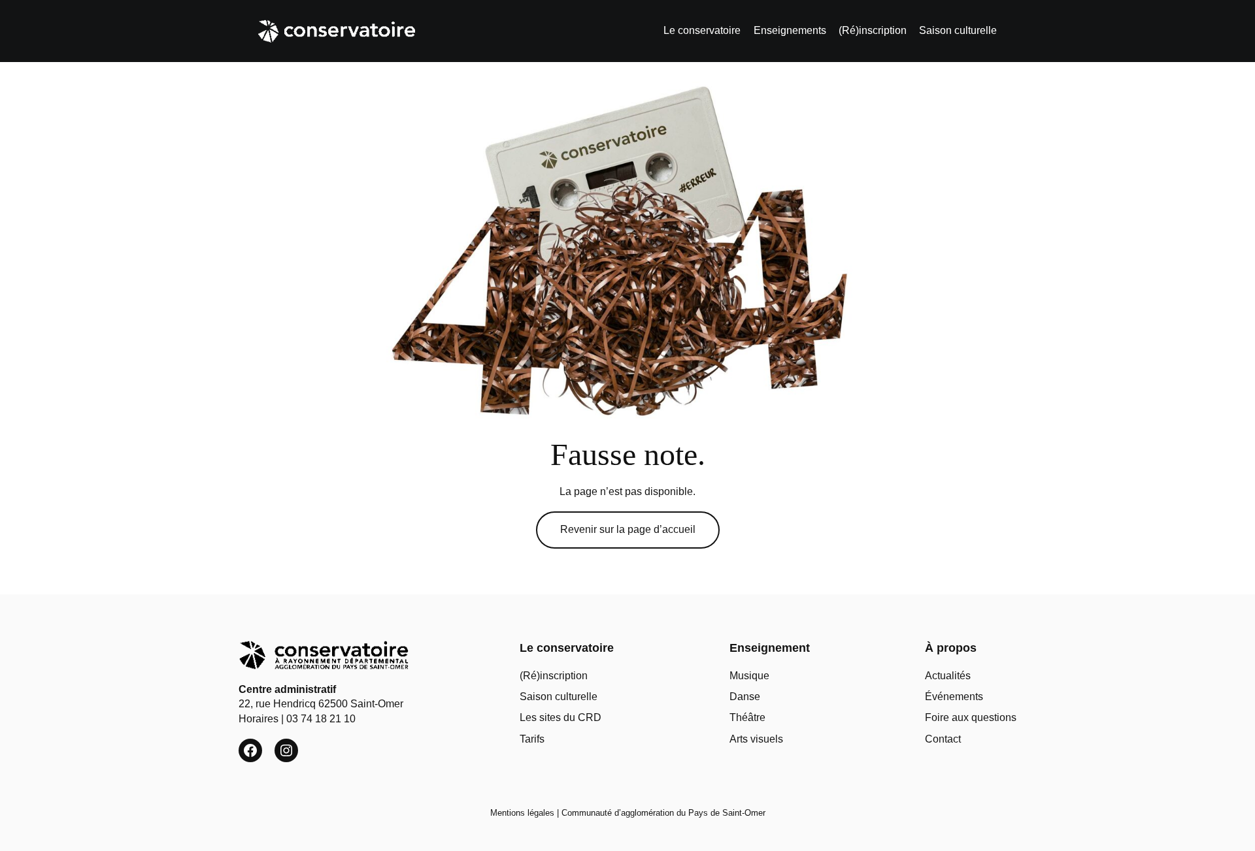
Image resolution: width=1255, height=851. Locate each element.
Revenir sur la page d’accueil (627, 529)
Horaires (258, 718)
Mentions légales (522, 813)
